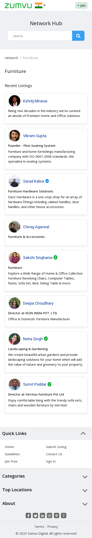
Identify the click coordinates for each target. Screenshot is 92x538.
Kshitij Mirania (35, 101)
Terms (39, 526)
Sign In (51, 461)
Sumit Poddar (34, 384)
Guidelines (12, 454)
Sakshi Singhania (37, 257)
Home (9, 447)
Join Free (11, 461)
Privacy (52, 526)
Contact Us (54, 454)
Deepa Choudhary (38, 303)
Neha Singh (33, 339)
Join (81, 5)
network (11, 57)
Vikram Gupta (34, 136)
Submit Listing (56, 447)
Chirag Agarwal (36, 227)
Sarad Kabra (33, 181)
